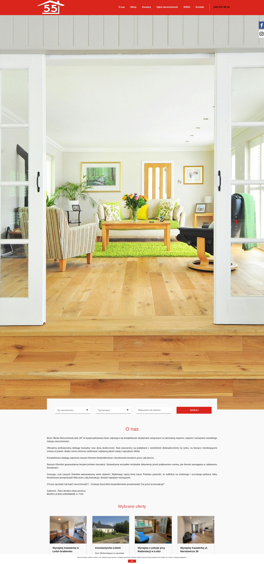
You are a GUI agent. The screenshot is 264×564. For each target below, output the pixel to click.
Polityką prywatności (124, 557)
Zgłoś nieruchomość (167, 7)
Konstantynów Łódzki (108, 548)
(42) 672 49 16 (222, 7)
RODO (187, 7)
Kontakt (200, 7)
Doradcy (146, 7)
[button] (236, 213)
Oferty (133, 7)
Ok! (132, 561)
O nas (122, 7)
